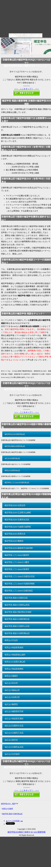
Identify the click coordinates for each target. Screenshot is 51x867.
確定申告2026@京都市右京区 (17, 519)
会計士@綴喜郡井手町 (14, 711)
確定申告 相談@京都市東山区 (17, 633)
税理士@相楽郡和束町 (14, 647)
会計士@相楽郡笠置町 (14, 718)
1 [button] (21, 56)
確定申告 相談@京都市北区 (16, 598)
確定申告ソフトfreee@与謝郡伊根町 (20, 583)
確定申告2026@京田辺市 (15, 505)
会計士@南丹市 (11, 740)
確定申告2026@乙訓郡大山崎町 (18, 512)
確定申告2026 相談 (8, 804)
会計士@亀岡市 (11, 704)
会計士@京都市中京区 (14, 726)
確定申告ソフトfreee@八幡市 (17, 562)
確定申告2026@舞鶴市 (14, 541)
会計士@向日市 (11, 683)
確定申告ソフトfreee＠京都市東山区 (17, 482)
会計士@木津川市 (12, 697)
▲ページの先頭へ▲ (14, 821)
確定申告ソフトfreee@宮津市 (17, 569)
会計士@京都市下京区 (14, 733)
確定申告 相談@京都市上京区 (17, 626)
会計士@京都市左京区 (14, 747)
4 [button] (32, 56)
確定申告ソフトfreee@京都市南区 (19, 591)
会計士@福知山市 (12, 690)
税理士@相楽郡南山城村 (15, 655)
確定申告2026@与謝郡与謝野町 (18, 527)
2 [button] (25, 56)
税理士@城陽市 (11, 676)
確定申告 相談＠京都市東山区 (15, 446)
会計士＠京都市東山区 (12, 458)
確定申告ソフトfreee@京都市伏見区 (20, 576)
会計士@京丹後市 (12, 754)
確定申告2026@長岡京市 (15, 534)
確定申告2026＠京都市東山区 (15, 434)
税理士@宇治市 (11, 640)
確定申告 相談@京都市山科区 (17, 605)
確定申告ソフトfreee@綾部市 (17, 555)
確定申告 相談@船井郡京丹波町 (18, 612)
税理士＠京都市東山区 (12, 470)
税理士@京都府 (7, 809)
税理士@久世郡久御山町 (15, 662)
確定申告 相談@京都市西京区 (17, 619)
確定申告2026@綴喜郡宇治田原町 (19, 548)
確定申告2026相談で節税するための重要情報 (27, 832)
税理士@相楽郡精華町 (14, 669)
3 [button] (28, 56)
